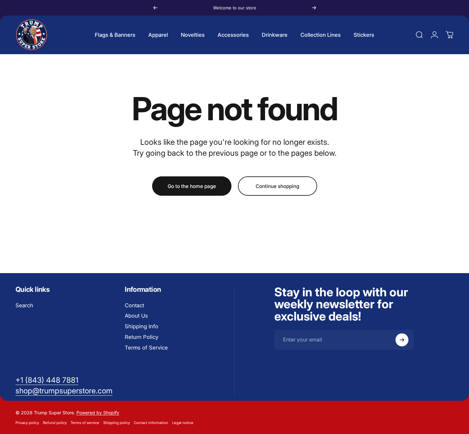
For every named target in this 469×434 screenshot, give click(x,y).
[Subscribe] (402, 339)
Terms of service (85, 422)
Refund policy (55, 422)
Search (24, 305)
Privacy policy (27, 422)
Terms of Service (146, 347)
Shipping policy (116, 422)
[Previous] (155, 7)
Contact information (151, 422)
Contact (134, 305)
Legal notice (182, 422)
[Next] (314, 7)
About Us (136, 315)
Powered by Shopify (97, 412)
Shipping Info (141, 326)
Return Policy (141, 337)
